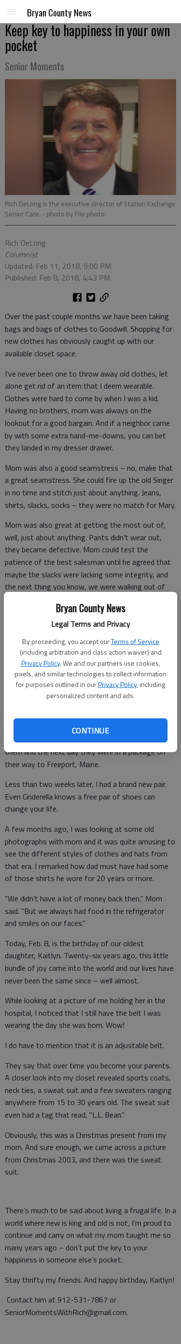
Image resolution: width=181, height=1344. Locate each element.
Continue (90, 730)
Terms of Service (135, 641)
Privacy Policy (40, 663)
